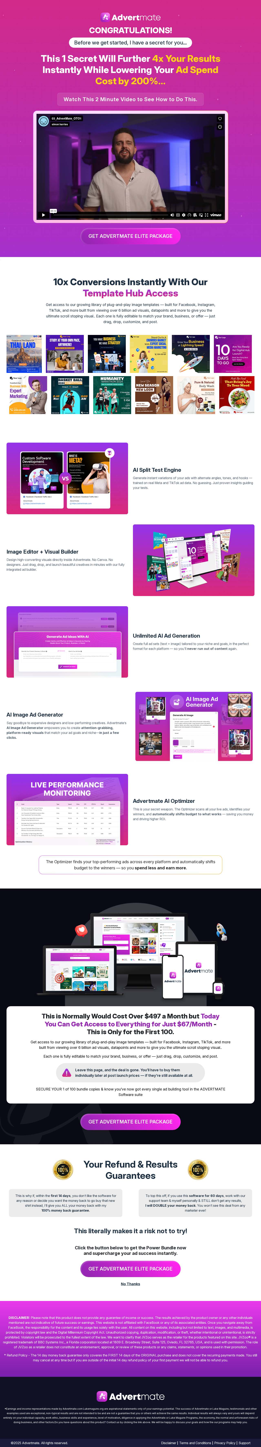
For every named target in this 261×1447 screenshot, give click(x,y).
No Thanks (130, 1284)
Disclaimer (168, 1443)
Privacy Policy (225, 1443)
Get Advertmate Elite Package (130, 236)
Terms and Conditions (195, 1443)
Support (244, 1443)
